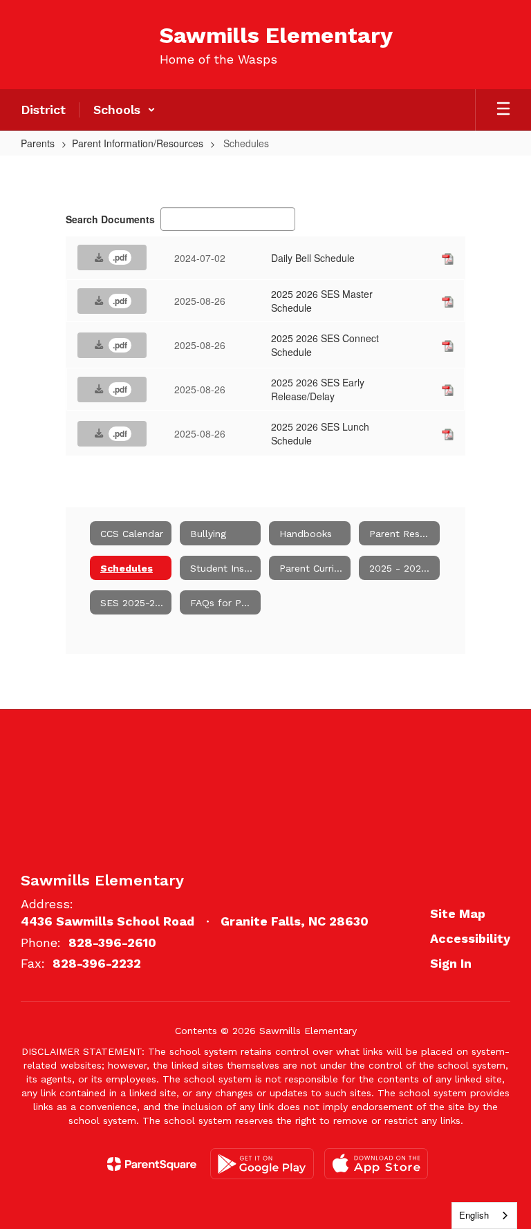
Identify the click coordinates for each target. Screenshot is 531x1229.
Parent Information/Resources (137, 143)
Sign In (451, 963)
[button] (124, 110)
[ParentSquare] (152, 1164)
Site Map (457, 913)
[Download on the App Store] (376, 1163)
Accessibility (470, 938)
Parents (38, 143)
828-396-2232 (97, 963)
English (474, 1214)
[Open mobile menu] (503, 110)
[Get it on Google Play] (262, 1163)
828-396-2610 (112, 942)
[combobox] (484, 1215)
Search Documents (110, 219)
